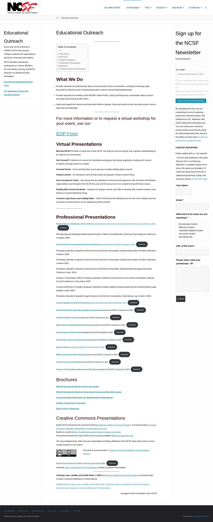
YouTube (64, 511)
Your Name (182, 185)
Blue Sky (24, 511)
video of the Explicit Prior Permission (81, 468)
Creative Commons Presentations (72, 69)
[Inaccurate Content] (192, 233)
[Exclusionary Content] (192, 224)
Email (180, 200)
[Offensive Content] (192, 227)
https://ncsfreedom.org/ (123, 436)
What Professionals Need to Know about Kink (77, 387)
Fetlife (52, 511)
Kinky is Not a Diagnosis (67, 409)
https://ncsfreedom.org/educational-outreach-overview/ (97, 432)
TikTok (76, 511)
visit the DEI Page (199, 179)
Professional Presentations (69, 63)
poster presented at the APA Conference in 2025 (95, 244)
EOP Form (63, 57)
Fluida (195, 516)
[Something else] (192, 237)
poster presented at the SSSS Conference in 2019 (91, 303)
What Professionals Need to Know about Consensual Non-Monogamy (88, 392)
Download (63, 228)
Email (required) (183, 59)
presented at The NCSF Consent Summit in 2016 (80, 347)
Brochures (63, 66)
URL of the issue (185, 246)
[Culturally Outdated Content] (192, 230)
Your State (181, 70)
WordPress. (204, 516)
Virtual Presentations (67, 60)
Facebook (9, 511)
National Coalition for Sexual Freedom (114, 425)
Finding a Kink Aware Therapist (70, 403)
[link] (206, 7)
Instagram (38, 511)
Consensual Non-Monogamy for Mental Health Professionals (84, 397)
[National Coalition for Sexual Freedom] (22, 7)
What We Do (64, 54)
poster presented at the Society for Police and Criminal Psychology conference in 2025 (105, 224)
